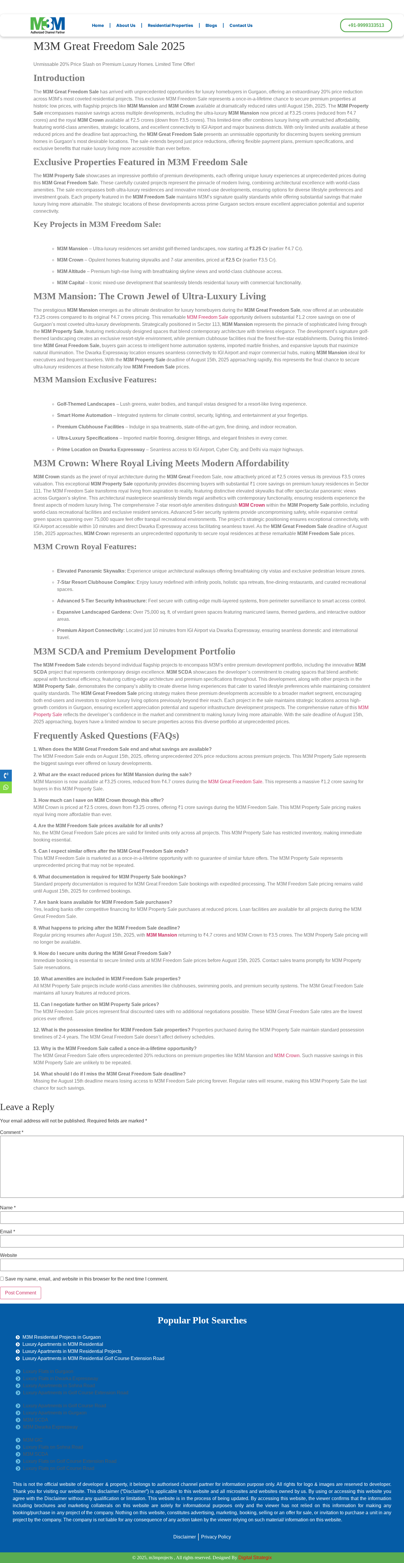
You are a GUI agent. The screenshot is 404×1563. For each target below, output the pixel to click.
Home (98, 25)
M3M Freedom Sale (208, 317)
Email (7, 1231)
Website (8, 1255)
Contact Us (241, 25)
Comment (11, 1132)
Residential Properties (170, 25)
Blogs (211, 25)
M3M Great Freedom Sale (234, 781)
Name (8, 1207)
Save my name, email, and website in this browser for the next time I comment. (86, 1279)
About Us (125, 25)
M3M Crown (287, 1055)
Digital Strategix (255, 1557)
